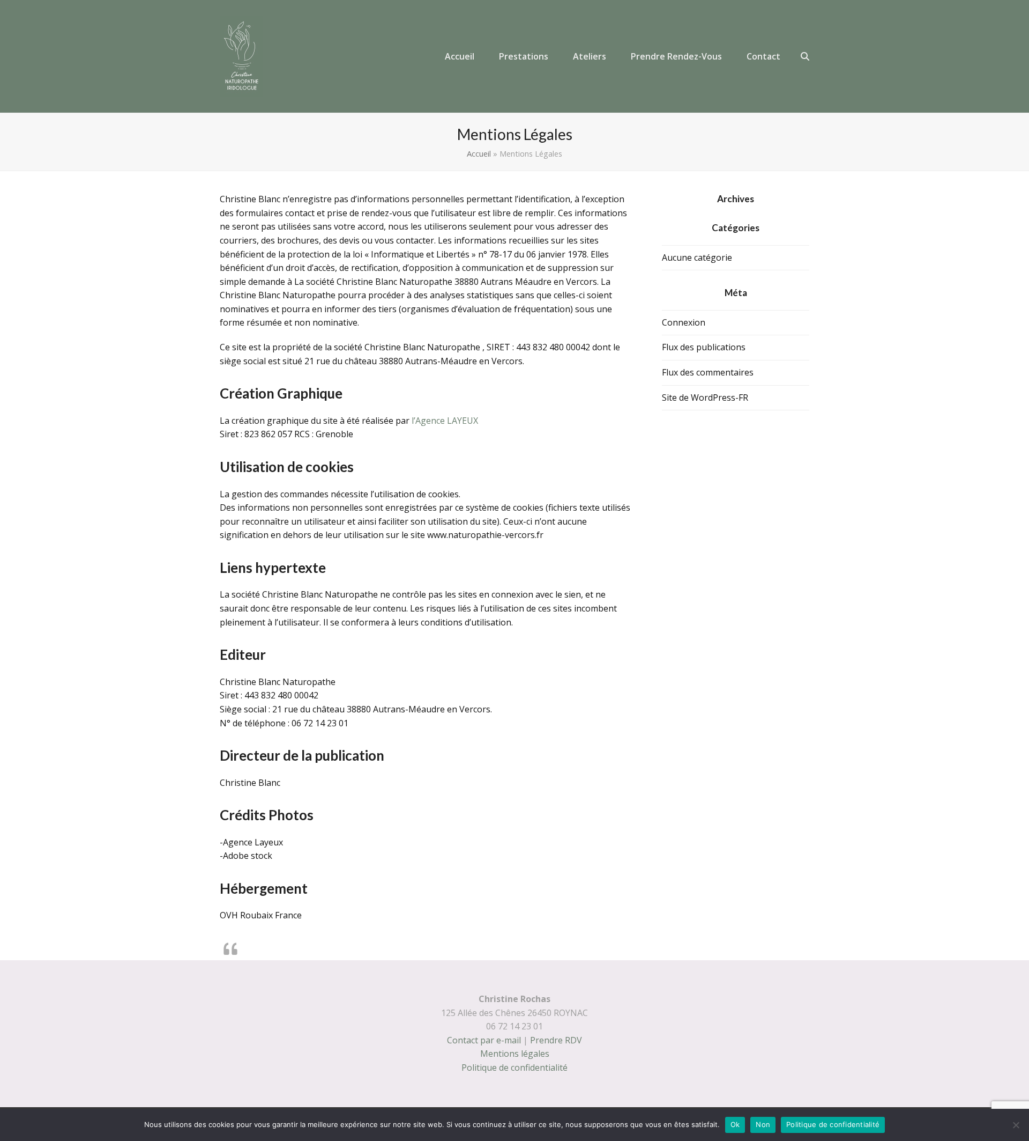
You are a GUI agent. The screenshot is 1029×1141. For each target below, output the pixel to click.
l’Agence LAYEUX (445, 420)
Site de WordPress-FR (705, 397)
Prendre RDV (556, 1040)
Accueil (479, 153)
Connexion (683, 322)
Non (763, 1124)
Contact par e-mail (484, 1040)
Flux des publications (703, 347)
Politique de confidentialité (514, 1067)
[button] (805, 56)
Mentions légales (514, 1053)
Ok (735, 1124)
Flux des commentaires (708, 372)
